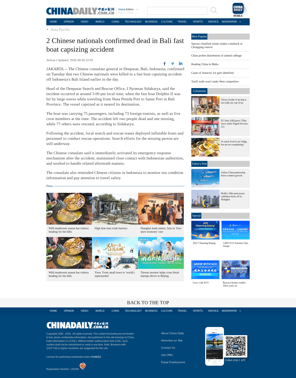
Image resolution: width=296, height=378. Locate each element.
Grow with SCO (201, 282)
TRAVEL (182, 21)
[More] (165, 65)
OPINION (69, 21)
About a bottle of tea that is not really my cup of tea (233, 101)
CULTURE (167, 21)
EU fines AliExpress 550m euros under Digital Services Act (234, 123)
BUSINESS (151, 21)
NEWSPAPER (229, 21)
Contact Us (168, 347)
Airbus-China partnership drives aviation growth (233, 174)
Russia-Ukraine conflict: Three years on (234, 284)
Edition (126, 9)
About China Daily (172, 333)
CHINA (115, 21)
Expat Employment (173, 362)
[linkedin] (173, 64)
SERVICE (213, 21)
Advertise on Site (172, 340)
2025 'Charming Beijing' (204, 243)
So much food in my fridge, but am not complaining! (234, 143)
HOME (53, 21)
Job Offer (167, 354)
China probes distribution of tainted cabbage (216, 55)
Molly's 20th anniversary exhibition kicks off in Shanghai (233, 196)
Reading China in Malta (204, 64)
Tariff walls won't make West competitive (215, 81)
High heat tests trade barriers (111, 228)
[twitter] (180, 64)
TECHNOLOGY (133, 21)
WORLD (100, 21)
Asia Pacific (60, 29)
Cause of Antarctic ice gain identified (212, 72)
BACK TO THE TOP (148, 302)
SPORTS (198, 21)
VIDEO (84, 21)
